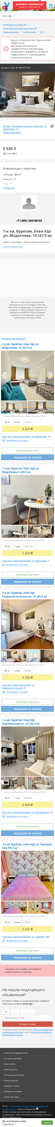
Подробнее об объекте (27, 457)
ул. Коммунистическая (18, 686)
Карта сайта (9, 1064)
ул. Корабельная (40, 812)
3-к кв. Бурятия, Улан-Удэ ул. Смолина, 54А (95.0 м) (27, 846)
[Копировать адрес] (52, 126)
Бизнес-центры (11, 1080)
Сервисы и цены (12, 1086)
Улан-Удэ (38, 126)
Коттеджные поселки (14, 1075)
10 (17, 129)
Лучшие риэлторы (13, 1058)
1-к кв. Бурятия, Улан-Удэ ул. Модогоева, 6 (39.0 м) (20, 470)
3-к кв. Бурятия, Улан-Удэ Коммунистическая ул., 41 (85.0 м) (24, 594)
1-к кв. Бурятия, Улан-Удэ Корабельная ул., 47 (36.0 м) (20, 721)
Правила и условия (13, 1091)
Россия (6, 126)
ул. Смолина (38, 936)
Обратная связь (11, 1097)
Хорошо (47, 1123)
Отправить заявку (27, 1024)
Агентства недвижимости (16, 1053)
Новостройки (10, 1069)
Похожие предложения (14, 338)
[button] (51, 94)
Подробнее (8, 1124)
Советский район (12, 132)
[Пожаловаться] (53, 67)
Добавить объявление (29, 5)
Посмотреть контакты (27, 450)
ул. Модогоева (39, 436)
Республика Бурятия (22, 126)
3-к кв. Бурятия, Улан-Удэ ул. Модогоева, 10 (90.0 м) (20, 346)
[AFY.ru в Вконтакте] (37, 1108)
